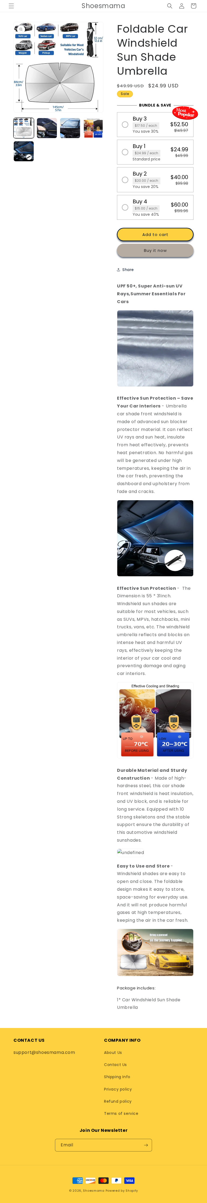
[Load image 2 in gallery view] (47, 128)
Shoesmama (93, 1190)
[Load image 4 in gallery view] (93, 128)
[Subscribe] (146, 1145)
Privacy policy (118, 1089)
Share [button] (128, 269)
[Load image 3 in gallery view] (70, 128)
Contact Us (115, 1064)
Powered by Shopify (122, 1190)
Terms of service (121, 1113)
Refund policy (118, 1101)
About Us (113, 1052)
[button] (11, 6)
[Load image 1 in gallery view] (23, 128)
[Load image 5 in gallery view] (23, 151)
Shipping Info (117, 1076)
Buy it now (155, 250)
